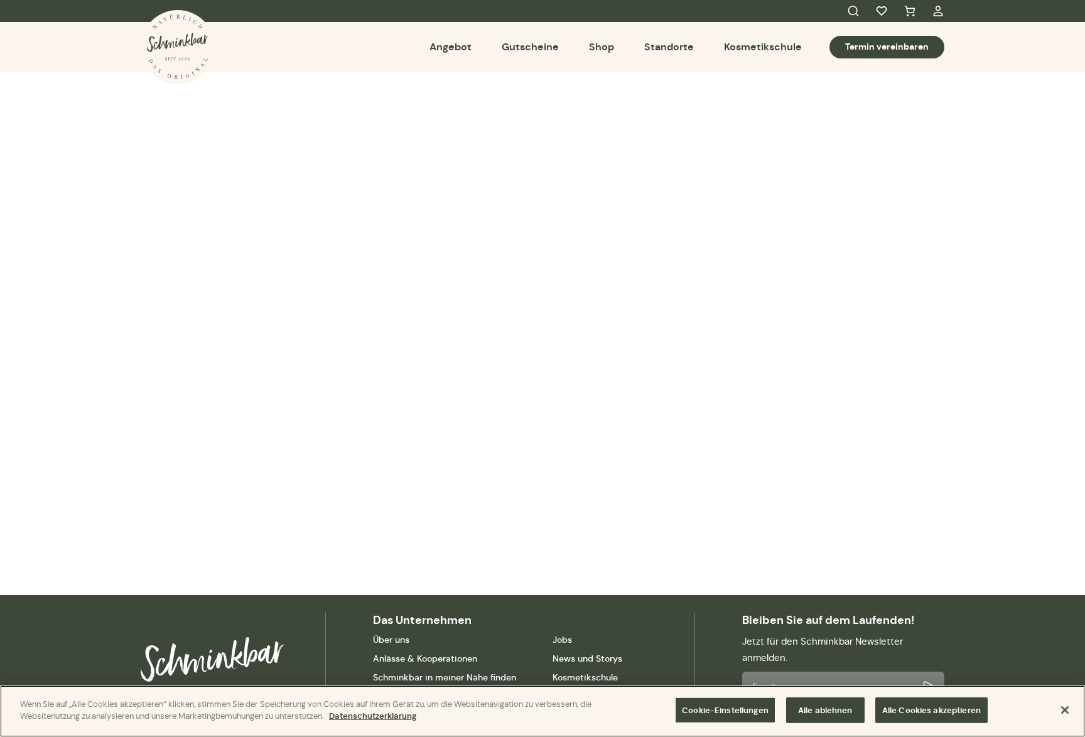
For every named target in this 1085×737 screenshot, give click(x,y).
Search (853, 11)
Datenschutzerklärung (372, 716)
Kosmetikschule (763, 46)
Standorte (669, 46)
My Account (938, 11)
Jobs (562, 639)
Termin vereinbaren (887, 46)
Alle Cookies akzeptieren (931, 710)
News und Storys (587, 658)
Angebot (450, 46)
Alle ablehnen (825, 710)
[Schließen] (1065, 710)
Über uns (391, 639)
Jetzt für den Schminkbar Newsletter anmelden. (822, 649)
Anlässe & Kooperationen (425, 658)
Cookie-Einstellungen (725, 710)
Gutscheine (530, 46)
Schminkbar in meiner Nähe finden (444, 677)
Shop (601, 46)
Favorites (881, 11)
